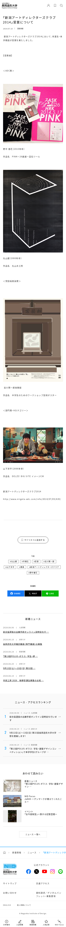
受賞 (37, 561)
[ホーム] (4, 852)
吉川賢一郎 (49, 561)
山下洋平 (10, 567)
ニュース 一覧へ (33, 834)
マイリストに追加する (34, 540)
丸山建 (14, 561)
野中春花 (33, 572)
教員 (22, 567)
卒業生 (26, 561)
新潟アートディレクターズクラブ (44, 567)
